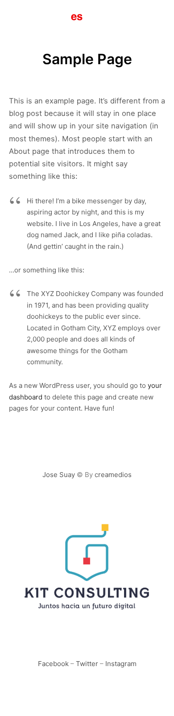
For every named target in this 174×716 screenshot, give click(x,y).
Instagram (121, 663)
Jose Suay (58, 474)
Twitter (87, 663)
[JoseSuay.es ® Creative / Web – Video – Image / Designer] (47, 16)
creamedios (113, 474)
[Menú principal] (157, 16)
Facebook (53, 663)
